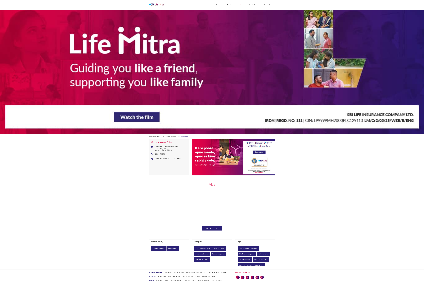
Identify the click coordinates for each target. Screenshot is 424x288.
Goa (163, 136)
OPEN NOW (177, 159)
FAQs (194, 280)
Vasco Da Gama (171, 136)
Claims (198, 276)
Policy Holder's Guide (208, 276)
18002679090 (160, 154)
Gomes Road (172, 248)
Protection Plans (179, 272)
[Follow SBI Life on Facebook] (238, 277)
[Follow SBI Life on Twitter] (247, 277)
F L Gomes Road (158, 248)
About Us (159, 280)
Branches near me (154, 136)
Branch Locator (176, 280)
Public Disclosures (216, 280)
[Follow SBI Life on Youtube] (257, 277)
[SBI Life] (157, 5)
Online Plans (168, 272)
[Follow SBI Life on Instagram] (252, 277)
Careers (166, 280)
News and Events (203, 280)
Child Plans (224, 272)
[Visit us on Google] (242, 277)
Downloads (186, 280)
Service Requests (188, 276)
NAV (169, 276)
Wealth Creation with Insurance (196, 272)
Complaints (177, 276)
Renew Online (161, 276)
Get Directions (212, 228)
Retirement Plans (213, 272)
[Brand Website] (262, 277)
